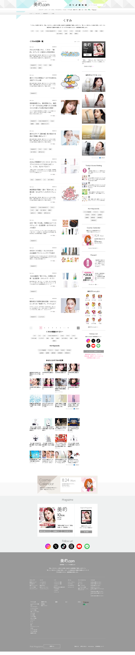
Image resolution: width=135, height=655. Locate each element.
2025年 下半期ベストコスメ (96, 583)
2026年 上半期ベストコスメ (96, 582)
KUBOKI (62, 350)
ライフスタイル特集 (82, 587)
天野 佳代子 (67, 353)
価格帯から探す (33, 633)
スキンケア (37, 13)
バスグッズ (32, 620)
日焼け (101, 31)
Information (91, 646)
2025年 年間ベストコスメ (95, 585)
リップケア (85, 31)
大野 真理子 (60, 353)
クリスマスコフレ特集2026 (34, 604)
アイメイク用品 (33, 610)
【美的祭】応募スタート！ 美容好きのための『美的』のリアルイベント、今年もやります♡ (100, 263)
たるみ (60, 31)
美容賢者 (43, 604)
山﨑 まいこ (33, 213)
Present (56, 350)
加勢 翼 (47, 353)
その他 (31, 628)
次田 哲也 (40, 213)
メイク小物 (32, 613)
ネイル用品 (32, 615)
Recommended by (69, 408)
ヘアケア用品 (33, 616)
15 (68, 327)
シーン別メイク (43, 583)
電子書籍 (86, 532)
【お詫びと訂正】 (88, 66)
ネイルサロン (70, 583)
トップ (31, 13)
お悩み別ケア (45, 13)
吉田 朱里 (53, 353)
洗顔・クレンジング (33, 585)
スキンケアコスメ (33, 606)
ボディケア (80, 582)
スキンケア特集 (33, 587)
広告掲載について (99, 646)
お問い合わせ (83, 646)
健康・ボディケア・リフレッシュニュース (83, 589)
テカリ (65, 31)
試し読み (66, 531)
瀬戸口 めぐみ (41, 152)
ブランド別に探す (33, 631)
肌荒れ (76, 33)
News (32, 179)
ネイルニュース (71, 587)
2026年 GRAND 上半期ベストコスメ (97, 593)
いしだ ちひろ (41, 316)
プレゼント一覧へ (93, 284)
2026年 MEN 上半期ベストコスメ (97, 591)
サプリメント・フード (34, 626)
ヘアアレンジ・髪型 (58, 582)
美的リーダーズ (44, 605)
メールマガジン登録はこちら (94, 351)
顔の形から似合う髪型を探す (59, 587)
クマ (32, 31)
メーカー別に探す (33, 629)
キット (31, 623)
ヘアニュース (56, 592)
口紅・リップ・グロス (34, 611)
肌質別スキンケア (44, 123)
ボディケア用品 (33, 618)
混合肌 (37, 123)
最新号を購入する (44, 531)
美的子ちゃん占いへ (93, 327)
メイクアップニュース (44, 588)
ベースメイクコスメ (34, 608)
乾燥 (91, 31)
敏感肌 (32, 123)
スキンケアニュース (33, 588)
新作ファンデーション (44, 587)
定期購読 (55, 531)
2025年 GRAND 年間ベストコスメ (97, 595)
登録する (52, 646)
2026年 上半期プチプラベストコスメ (97, 589)
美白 (71, 33)
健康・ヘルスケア (81, 585)
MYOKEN (68, 350)
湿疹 (66, 33)
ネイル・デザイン (71, 582)
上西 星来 (41, 353)
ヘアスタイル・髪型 (58, 583)
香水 (31, 624)
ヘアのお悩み (56, 588)
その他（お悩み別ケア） (51, 31)
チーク (31, 621)
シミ (37, 31)
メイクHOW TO (43, 582)
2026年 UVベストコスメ (95, 587)
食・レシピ (80, 583)
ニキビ (71, 31)
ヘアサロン (56, 590)
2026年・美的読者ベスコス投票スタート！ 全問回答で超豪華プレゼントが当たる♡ (100, 276)
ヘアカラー (56, 585)
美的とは (77, 646)
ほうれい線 (78, 31)
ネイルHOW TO (71, 585)
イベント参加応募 (42, 350)
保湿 (96, 31)
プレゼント (50, 350)
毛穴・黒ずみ (59, 33)
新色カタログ (42, 585)
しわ (42, 31)
